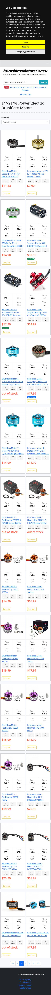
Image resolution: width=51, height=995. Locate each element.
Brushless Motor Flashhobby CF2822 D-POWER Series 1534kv (12, 520)
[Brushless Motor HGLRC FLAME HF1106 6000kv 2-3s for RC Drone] (38, 904)
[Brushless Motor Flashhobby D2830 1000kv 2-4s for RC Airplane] (13, 696)
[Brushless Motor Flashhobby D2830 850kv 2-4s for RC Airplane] (38, 696)
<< (13, 963)
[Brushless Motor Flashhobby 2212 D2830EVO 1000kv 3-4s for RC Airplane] (38, 765)
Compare (6, 193)
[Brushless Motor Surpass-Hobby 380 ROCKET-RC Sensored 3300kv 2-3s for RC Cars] (13, 281)
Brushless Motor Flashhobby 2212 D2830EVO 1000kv (35, 797)
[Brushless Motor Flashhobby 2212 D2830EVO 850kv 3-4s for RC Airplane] (13, 835)
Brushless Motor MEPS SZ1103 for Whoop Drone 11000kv (37, 174)
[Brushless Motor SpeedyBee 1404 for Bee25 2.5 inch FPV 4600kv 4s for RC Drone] (13, 142)
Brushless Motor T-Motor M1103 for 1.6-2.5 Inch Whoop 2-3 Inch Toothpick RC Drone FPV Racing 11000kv (13, 384)
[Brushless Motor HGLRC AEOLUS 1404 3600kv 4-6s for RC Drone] (13, 904)
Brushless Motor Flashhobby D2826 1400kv (35, 589)
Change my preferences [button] (25, 52)
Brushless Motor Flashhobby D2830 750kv (10, 797)
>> (38, 963)
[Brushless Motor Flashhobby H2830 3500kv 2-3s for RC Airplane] (13, 627)
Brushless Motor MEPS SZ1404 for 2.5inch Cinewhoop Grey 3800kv (12, 243)
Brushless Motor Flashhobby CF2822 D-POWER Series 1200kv (37, 520)
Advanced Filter (25, 94)
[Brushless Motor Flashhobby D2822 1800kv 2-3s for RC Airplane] (13, 558)
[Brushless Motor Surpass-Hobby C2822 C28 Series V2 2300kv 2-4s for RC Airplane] (38, 281)
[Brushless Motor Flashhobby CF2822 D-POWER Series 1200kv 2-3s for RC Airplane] (38, 488)
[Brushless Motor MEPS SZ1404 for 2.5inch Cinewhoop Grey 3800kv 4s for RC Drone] (13, 211)
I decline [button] (25, 47)
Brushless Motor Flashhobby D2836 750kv (35, 658)
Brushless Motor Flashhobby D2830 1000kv (10, 728)
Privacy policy (25, 979)
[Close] (48, 63)
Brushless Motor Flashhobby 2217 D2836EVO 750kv (34, 866)
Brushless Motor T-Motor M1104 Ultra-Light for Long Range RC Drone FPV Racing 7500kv (13, 454)
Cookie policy (25, 982)
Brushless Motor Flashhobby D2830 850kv (35, 728)
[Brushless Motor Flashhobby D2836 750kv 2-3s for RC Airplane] (38, 627)
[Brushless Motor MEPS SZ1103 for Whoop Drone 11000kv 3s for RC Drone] (38, 142)
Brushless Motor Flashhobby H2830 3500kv (10, 658)
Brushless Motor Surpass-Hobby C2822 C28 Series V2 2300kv (37, 312)
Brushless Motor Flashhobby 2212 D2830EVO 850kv (9, 866)
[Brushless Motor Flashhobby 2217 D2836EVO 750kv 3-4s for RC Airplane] (38, 835)
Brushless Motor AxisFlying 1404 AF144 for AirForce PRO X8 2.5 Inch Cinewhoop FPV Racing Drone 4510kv (37, 384)
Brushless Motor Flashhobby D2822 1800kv (10, 589)
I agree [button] (25, 42)
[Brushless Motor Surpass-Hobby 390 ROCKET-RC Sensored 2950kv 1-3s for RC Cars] (38, 211)
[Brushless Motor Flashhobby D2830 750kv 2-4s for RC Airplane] (13, 765)
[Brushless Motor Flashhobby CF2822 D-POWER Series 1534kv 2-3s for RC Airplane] (13, 488)
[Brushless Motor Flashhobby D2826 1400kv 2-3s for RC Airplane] (38, 558)
